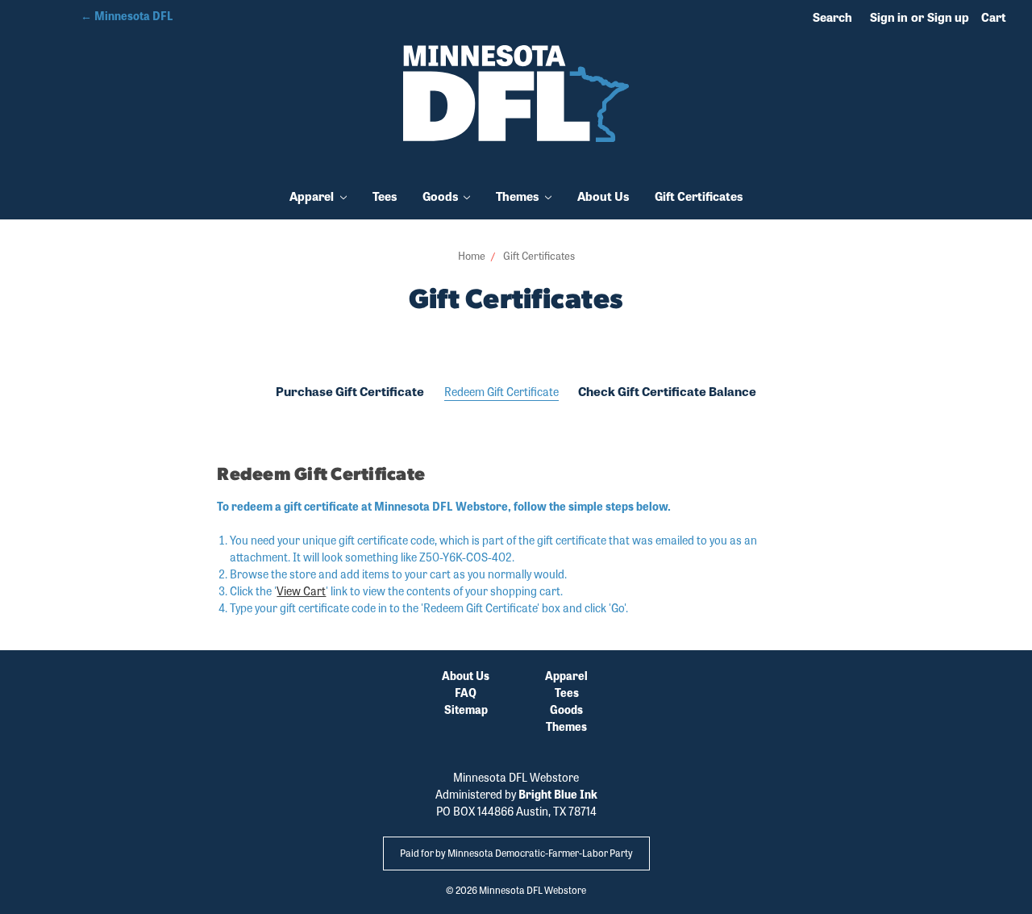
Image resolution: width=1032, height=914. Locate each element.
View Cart (301, 590)
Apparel (312, 196)
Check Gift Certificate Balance (667, 391)
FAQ (465, 692)
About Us (603, 196)
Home (471, 255)
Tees (384, 196)
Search (832, 17)
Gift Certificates (699, 196)
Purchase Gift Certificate (350, 391)
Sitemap (466, 709)
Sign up (948, 17)
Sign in (889, 17)
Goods (441, 196)
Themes (518, 196)
